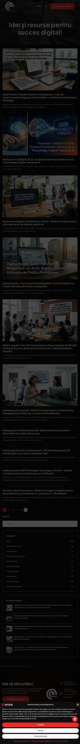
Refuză (40, 730)
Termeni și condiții (60, 741)
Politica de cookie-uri (22, 741)
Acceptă (40, 725)
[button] (78, 705)
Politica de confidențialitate (41, 741)
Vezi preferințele (40, 736)
